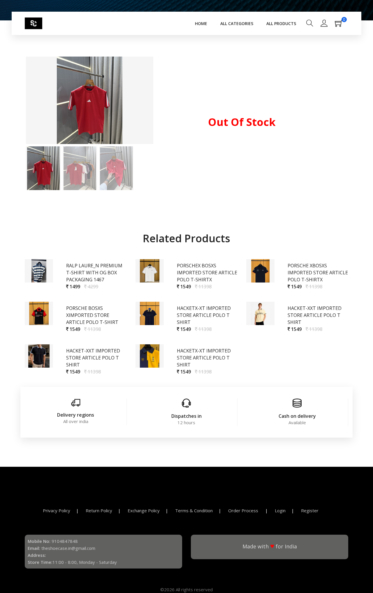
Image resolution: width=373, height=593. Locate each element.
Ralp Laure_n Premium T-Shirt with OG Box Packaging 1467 (94, 272)
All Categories (236, 23)
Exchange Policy (144, 510)
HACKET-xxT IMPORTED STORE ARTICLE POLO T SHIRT (315, 315)
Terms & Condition (194, 510)
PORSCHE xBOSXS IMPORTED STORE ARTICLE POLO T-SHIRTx (318, 272)
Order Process (243, 510)
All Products (281, 23)
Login (280, 510)
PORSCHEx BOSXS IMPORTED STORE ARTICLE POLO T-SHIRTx (207, 272)
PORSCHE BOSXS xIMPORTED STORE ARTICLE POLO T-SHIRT (92, 315)
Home (201, 23)
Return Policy (99, 510)
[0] (341, 25)
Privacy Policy (56, 510)
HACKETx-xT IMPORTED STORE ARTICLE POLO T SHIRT (204, 315)
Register (310, 510)
